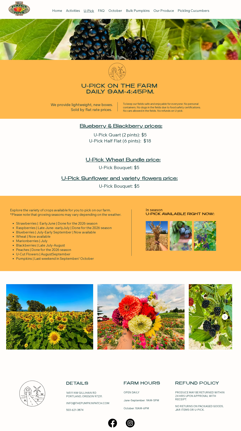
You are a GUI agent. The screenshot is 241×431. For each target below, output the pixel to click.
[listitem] (157, 236)
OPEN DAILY (132, 392)
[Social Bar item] (112, 423)
